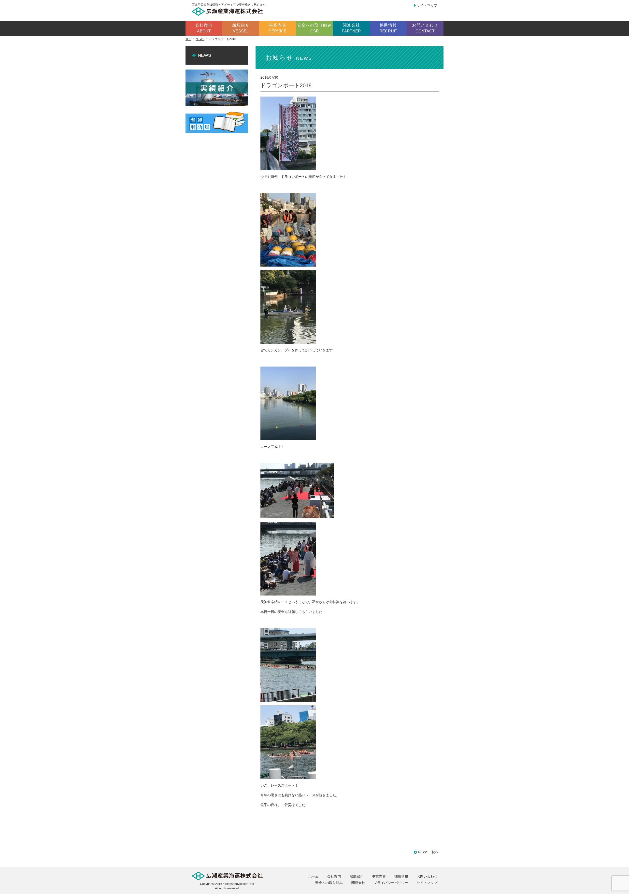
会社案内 (334, 876)
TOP (188, 39)
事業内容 (379, 876)
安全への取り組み (329, 883)
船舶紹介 (356, 876)
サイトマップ (427, 5)
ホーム (313, 876)
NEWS (200, 39)
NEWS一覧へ (428, 852)
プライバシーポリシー (391, 883)
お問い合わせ (427, 876)
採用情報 (401, 876)
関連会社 (358, 883)
